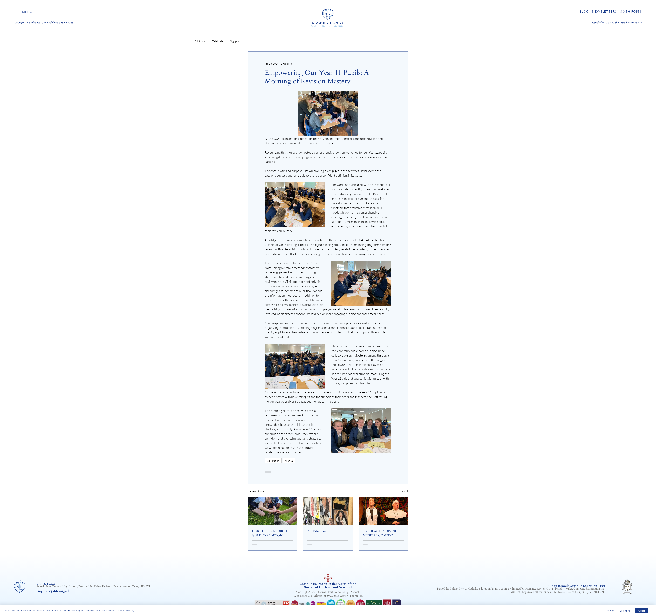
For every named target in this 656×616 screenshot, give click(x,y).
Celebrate (217, 41)
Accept (641, 610)
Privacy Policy (127, 610)
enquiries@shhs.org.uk (53, 591)
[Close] (652, 610)
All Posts (200, 41)
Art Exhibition (317, 531)
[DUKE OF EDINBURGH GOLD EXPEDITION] (272, 511)
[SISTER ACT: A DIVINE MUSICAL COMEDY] (383, 511)
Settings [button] (610, 610)
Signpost (235, 41)
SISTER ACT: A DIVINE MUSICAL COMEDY (380, 533)
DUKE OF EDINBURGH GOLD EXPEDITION (269, 533)
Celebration (273, 460)
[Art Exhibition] (328, 511)
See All (405, 490)
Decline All (624, 610)
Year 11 (289, 460)
